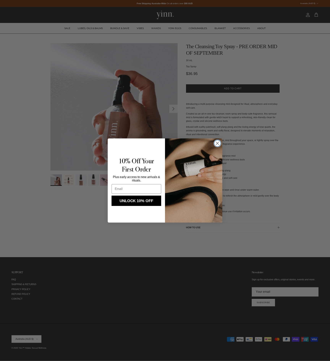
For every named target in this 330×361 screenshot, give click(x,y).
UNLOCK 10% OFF (136, 201)
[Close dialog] (217, 143)
